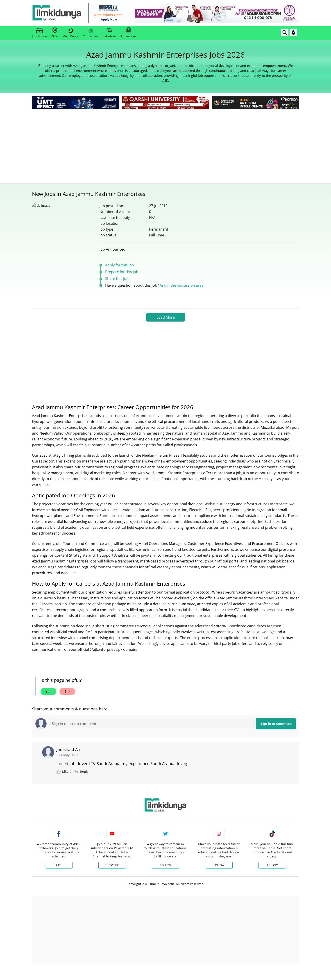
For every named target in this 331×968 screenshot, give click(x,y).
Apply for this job (119, 265)
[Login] (293, 32)
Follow (165, 865)
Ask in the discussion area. (182, 285)
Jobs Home (39, 36)
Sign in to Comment (276, 723)
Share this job (117, 278)
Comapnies (90, 36)
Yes (48, 691)
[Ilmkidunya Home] (57, 12)
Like (58, 865)
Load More (165, 317)
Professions (128, 36)
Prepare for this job (121, 271)
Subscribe (112, 865)
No (67, 691)
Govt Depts (70, 36)
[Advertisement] (165, 144)
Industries (109, 36)
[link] (108, 13)
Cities (55, 36)
